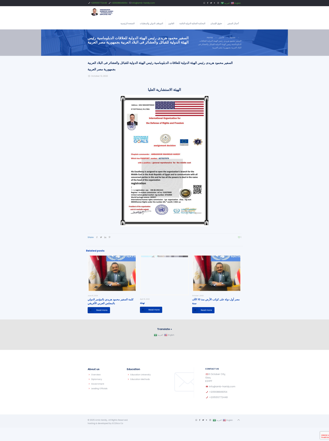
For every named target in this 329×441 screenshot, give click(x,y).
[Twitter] (211, 3)
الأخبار (221, 37)
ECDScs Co (117, 423)
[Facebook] (207, 3)
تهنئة (142, 303)
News (232, 37)
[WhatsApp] (204, 3)
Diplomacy (96, 379)
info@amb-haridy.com (143, 2)
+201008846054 (119, 2)
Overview (96, 374)
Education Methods (140, 379)
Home (210, 37)
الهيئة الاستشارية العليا (164, 89)
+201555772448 (99, 2)
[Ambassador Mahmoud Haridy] (102, 12)
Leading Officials (99, 388)
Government (97, 383)
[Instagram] (218, 3)
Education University (140, 374)
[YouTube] (214, 3)
